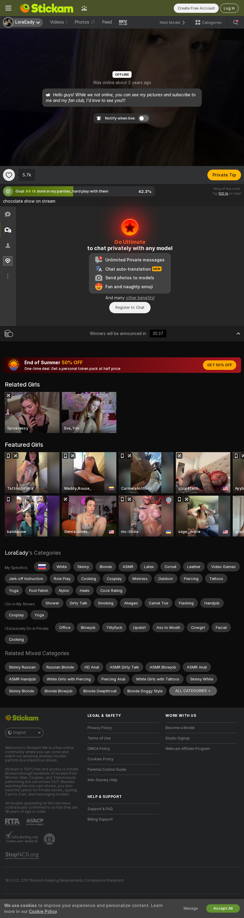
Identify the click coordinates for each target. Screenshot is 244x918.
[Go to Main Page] (46, 8)
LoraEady (16, 553)
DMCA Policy (98, 749)
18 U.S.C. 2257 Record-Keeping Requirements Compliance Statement (64, 880)
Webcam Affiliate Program (187, 749)
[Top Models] (84, 8)
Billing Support (100, 819)
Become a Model (180, 728)
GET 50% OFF (219, 365)
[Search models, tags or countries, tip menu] (235, 22)
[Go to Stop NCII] (22, 855)
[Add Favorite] (9, 175)
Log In (229, 8)
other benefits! (140, 297)
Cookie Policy (43, 911)
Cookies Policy (100, 759)
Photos (84, 22)
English (19, 733)
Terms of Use (99, 738)
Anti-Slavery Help (102, 780)
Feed (107, 22)
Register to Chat (129, 307)
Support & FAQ (100, 809)
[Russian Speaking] (42, 566)
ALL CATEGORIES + (193, 690)
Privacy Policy (99, 728)
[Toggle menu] (8, 8)
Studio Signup (177, 738)
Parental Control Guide (106, 769)
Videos (58, 22)
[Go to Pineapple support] (50, 839)
